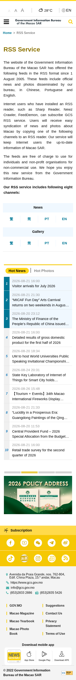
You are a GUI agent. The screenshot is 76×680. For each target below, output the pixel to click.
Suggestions (55, 605)
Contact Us (54, 613)
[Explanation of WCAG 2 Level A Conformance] (67, 672)
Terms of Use (55, 633)
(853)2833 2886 (21, 592)
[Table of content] (5, 22)
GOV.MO (16, 605)
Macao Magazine (22, 613)
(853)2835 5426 (51, 592)
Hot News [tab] (17, 271)
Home (7, 33)
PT (47, 219)
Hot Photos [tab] (44, 271)
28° (48, 10)
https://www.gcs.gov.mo (27, 582)
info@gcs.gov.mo (22, 587)
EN (64, 219)
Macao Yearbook (22, 621)
